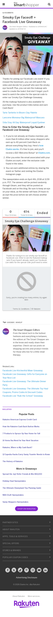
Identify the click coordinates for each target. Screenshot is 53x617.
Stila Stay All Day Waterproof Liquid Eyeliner (24, 122)
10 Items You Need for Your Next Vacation (20, 440)
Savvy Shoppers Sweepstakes (15, 502)
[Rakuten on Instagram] (32, 570)
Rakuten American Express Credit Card (20, 419)
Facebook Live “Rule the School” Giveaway (23, 396)
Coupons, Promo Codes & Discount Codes (22, 392)
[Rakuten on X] (14, 570)
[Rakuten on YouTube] (39, 570)
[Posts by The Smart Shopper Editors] (5, 27)
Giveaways (8, 13)
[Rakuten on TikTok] (20, 570)
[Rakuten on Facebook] (7, 570)
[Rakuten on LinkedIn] (45, 570)
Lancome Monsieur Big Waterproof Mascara (23, 117)
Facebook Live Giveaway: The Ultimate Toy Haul (25, 388)
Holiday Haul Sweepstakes (14, 481)
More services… (34, 596)
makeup (19, 322)
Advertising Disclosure (26, 577)
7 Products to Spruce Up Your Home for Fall (21, 433)
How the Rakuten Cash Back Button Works (21, 426)
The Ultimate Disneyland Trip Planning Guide (22, 488)
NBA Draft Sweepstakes (13, 495)
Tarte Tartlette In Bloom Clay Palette (20, 112)
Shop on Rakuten (26, 509)
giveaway (11, 322)
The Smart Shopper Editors (18, 26)
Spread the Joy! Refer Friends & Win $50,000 (22, 474)
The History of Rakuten (13, 461)
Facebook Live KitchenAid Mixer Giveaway (23, 370)
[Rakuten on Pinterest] (26, 570)
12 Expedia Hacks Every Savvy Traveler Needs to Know (26, 454)
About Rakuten (18, 596)
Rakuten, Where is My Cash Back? (17, 447)
